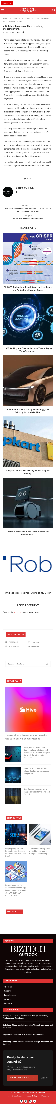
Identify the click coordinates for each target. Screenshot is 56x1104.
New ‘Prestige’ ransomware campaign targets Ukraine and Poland (37, 791)
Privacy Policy (31, 1096)
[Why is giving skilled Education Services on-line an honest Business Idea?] (16, 834)
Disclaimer (45, 1096)
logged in (17, 612)
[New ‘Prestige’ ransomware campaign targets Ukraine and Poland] (13, 796)
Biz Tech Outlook (38, 1092)
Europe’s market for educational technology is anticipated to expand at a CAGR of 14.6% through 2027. (15, 890)
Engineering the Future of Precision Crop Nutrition (23, 1034)
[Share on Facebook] (25, 178)
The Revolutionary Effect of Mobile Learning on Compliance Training (40, 851)
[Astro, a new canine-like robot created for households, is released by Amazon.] (28, 503)
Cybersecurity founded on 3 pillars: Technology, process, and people (36, 770)
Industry (16, 18)
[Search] (53, 10)
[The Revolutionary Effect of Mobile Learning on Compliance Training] (40, 834)
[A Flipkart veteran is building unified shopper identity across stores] (28, 441)
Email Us (44, 1078)
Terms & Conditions (14, 1096)
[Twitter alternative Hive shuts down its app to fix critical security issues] (28, 709)
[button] (15, 3)
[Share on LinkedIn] (30, 178)
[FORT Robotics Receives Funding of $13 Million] (28, 564)
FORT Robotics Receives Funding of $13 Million (28, 593)
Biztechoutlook (17, 32)
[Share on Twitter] (28, 178)
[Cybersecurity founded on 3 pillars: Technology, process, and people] (13, 775)
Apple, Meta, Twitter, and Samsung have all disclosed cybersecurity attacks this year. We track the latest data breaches (37, 752)
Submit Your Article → (22, 1078)
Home (5, 18)
